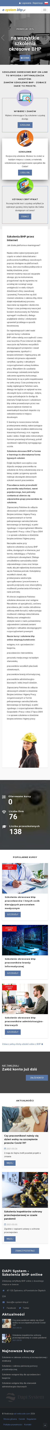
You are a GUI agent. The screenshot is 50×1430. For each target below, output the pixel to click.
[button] (2, 38)
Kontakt (27, 1424)
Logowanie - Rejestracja (32, 3)
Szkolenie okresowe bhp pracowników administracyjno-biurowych (24, 1021)
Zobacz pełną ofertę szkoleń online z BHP (21, 1044)
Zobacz (25, 216)
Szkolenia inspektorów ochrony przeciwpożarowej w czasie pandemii (23, 1215)
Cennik (22, 1419)
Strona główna (10, 1419)
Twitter (26, 1308)
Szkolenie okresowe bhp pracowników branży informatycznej (20, 963)
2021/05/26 (11, 1149)
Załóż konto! (37, 1078)
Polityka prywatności (12, 1424)
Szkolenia (25, 125)
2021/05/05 (11, 1224)
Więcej (10, 1163)
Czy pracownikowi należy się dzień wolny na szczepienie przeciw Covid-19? (21, 1139)
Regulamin (31, 1419)
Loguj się (25, 172)
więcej (25, 58)
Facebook (11, 1308)
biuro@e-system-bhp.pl (17, 1302)
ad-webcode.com (22, 1413)
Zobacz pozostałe (25, 1251)
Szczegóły (12, 914)
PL (46, 3)
